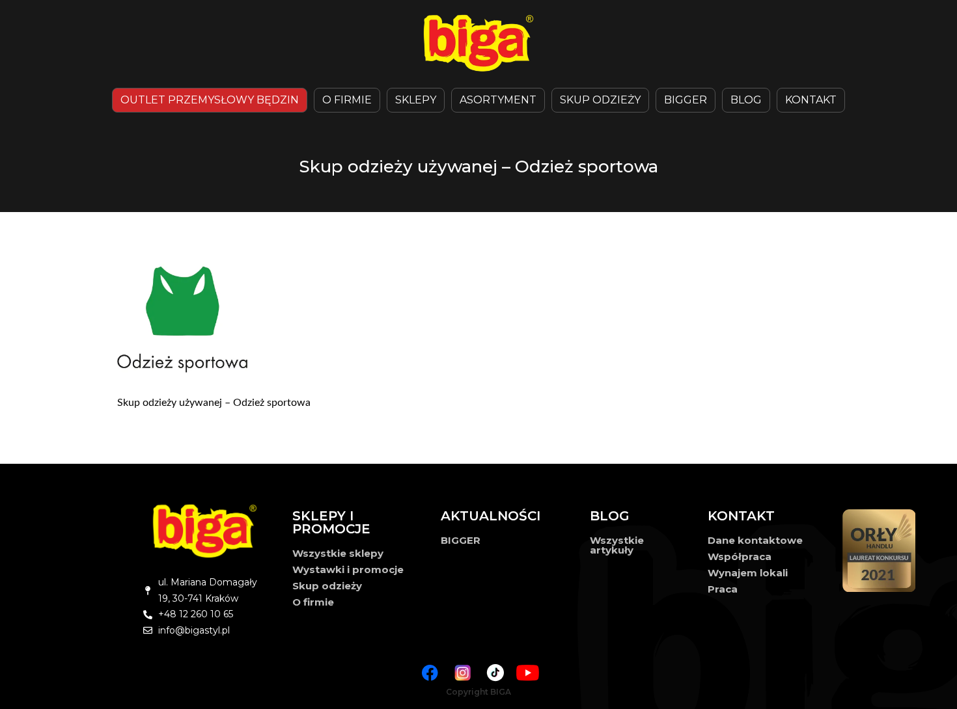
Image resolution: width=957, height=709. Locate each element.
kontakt (811, 100)
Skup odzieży (600, 100)
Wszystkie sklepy (337, 553)
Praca (723, 589)
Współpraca (739, 556)
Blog (746, 100)
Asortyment (498, 100)
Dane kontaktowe (755, 540)
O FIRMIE (347, 100)
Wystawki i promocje (348, 569)
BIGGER (685, 100)
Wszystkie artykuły (617, 545)
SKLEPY (415, 100)
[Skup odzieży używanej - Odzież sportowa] (488, 317)
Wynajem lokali (748, 573)
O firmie (313, 602)
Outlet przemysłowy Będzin (209, 100)
